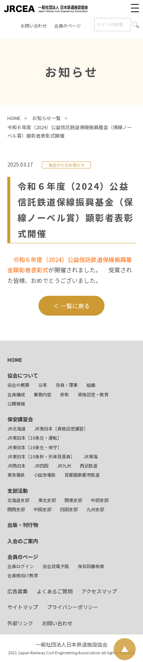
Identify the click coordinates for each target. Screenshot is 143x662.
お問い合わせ (34, 25)
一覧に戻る (75, 305)
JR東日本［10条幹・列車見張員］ (41, 456)
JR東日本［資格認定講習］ (61, 428)
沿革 (42, 385)
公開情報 (16, 403)
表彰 (64, 394)
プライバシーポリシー (72, 607)
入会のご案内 (22, 541)
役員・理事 (67, 385)
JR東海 (91, 456)
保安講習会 (20, 419)
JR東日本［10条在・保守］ (34, 447)
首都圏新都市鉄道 (82, 475)
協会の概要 (18, 385)
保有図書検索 (91, 566)
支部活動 (17, 490)
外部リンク (20, 623)
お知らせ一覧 (46, 117)
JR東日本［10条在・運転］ (34, 437)
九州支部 (95, 509)
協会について (22, 375)
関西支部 (16, 509)
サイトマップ (22, 607)
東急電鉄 (16, 475)
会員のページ (67, 25)
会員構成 (16, 394)
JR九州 (64, 465)
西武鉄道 (89, 465)
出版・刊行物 (22, 524)
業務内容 (42, 394)
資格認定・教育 (93, 394)
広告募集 (17, 591)
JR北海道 (16, 428)
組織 (91, 385)
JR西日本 (16, 465)
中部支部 (100, 500)
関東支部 (73, 500)
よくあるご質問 (55, 591)
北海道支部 (18, 500)
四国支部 (69, 509)
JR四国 (41, 465)
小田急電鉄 (45, 475)
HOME (14, 117)
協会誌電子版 (56, 566)
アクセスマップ (99, 591)
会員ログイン (20, 566)
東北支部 (47, 500)
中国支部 (42, 509)
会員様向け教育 (22, 575)
